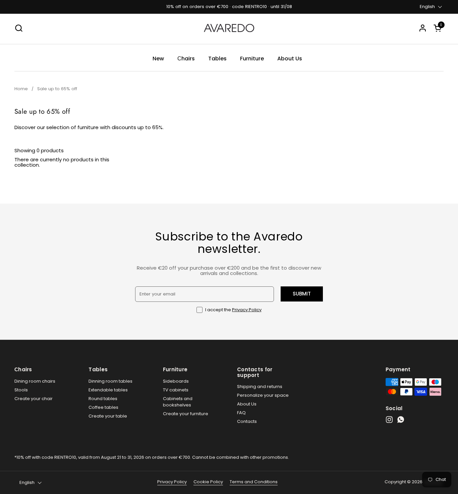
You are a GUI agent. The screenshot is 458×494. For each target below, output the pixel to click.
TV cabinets (175, 390)
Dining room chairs (34, 381)
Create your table (108, 416)
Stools (21, 390)
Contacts (247, 421)
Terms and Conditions (254, 482)
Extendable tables (108, 390)
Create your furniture (185, 413)
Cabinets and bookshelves (177, 401)
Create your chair (33, 398)
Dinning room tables (110, 381)
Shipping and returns (259, 386)
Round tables (103, 398)
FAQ (241, 412)
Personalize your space (263, 395)
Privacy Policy (247, 310)
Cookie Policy (208, 482)
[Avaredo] (229, 28)
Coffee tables (103, 407)
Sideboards (176, 381)
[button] (439, 28)
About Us (246, 404)
